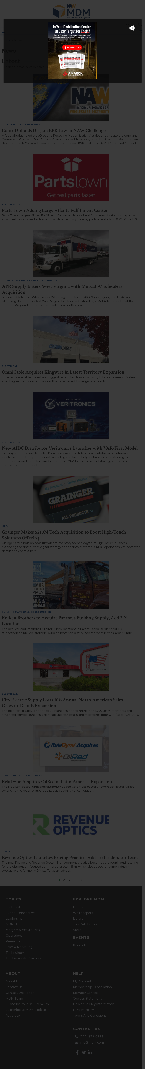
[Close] (132, 28)
